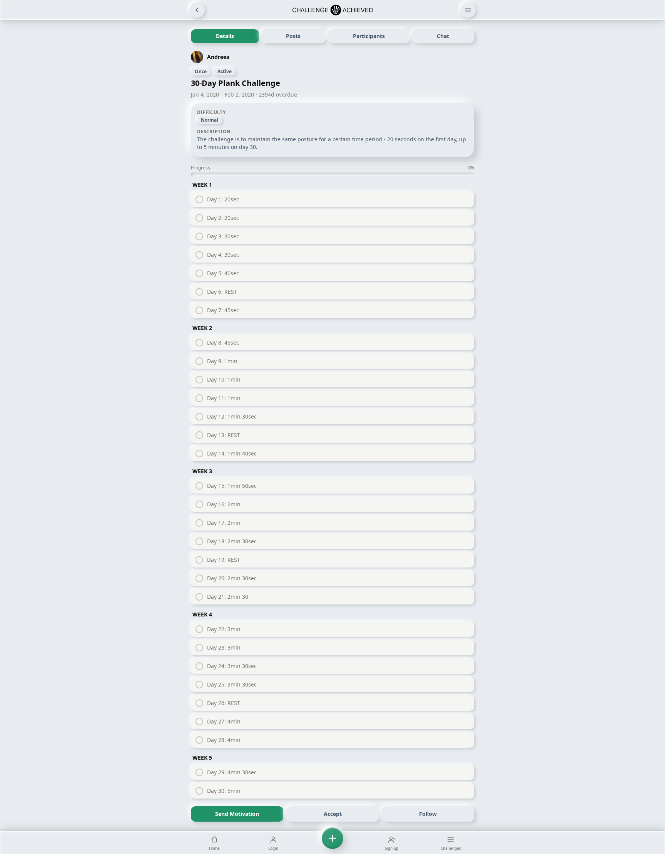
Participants (369, 36)
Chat (443, 36)
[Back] (197, 10)
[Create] (332, 842)
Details (225, 36)
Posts (293, 36)
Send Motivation (237, 813)
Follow (428, 813)
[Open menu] (468, 10)
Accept (333, 813)
